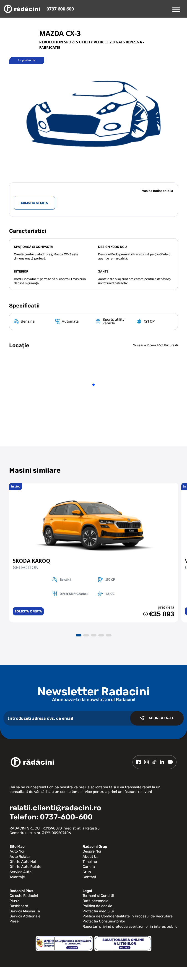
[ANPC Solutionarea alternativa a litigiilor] (64, 943)
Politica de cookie (97, 906)
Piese (14, 921)
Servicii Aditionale (25, 916)
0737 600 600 (60, 9)
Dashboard (19, 906)
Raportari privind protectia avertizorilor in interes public (130, 926)
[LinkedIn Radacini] (162, 762)
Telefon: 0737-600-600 (51, 817)
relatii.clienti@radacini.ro (55, 807)
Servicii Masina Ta (25, 911)
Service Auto (20, 872)
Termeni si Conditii (98, 895)
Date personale (95, 901)
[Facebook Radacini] (138, 762)
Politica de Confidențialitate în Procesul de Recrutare (128, 916)
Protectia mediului (98, 911)
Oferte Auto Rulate (25, 866)
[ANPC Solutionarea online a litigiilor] (122, 943)
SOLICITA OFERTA (34, 202)
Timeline (90, 861)
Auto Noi (17, 851)
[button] (78, 635)
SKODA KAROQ (31, 560)
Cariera (89, 866)
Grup (87, 872)
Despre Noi (92, 851)
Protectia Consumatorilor (104, 921)
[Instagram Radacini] (146, 762)
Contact (89, 877)
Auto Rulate (20, 856)
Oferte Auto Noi (23, 861)
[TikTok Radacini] (154, 762)
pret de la (166, 607)
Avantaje (17, 877)
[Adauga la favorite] (93, 485)
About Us (90, 856)
